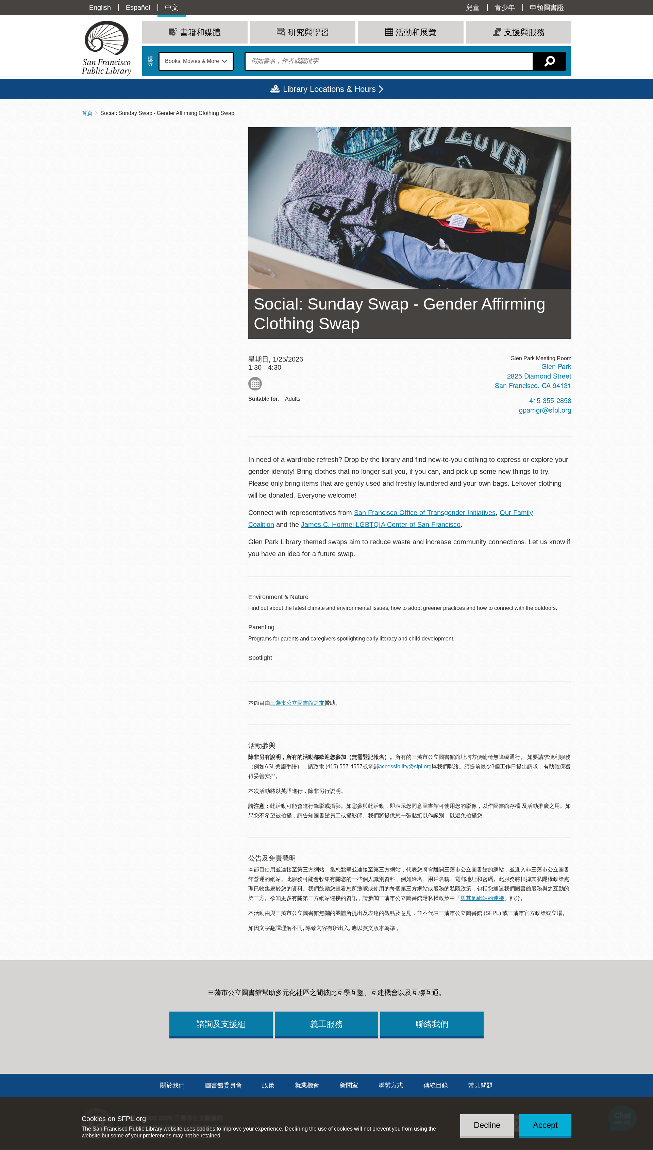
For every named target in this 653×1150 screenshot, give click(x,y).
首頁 (87, 113)
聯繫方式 (391, 1085)
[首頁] (106, 48)
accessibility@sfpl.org (405, 766)
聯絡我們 (432, 1024)
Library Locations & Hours (329, 89)
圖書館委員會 (223, 1085)
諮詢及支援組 (221, 1024)
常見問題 (480, 1085)
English (100, 7)
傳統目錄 (435, 1085)
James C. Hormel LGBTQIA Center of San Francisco (381, 524)
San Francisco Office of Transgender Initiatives (425, 512)
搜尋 (150, 61)
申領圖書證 (547, 7)
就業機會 (307, 1085)
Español (138, 7)
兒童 (473, 7)
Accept (545, 1125)
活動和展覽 (416, 32)
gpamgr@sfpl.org (545, 410)
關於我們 (172, 1085)
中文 (172, 7)
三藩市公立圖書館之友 (297, 703)
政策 (268, 1085)
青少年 (505, 7)
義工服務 (326, 1024)
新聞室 (349, 1085)
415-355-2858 (550, 400)
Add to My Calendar (255, 383)
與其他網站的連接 (482, 898)
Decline (487, 1125)
